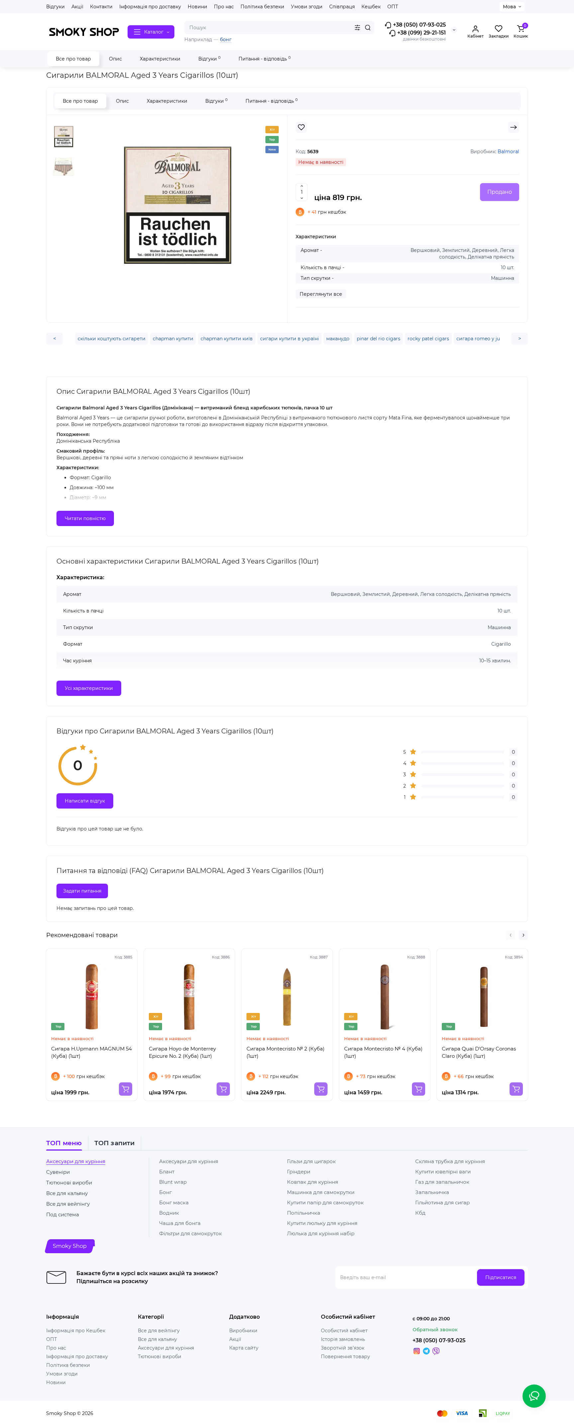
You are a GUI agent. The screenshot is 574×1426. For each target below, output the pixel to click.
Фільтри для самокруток (190, 1233)
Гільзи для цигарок (311, 1161)
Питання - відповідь (265, 58)
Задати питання (82, 891)
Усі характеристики (89, 688)
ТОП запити (114, 1143)
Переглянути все (321, 294)
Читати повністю (85, 518)
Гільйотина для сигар (442, 1202)
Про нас (224, 7)
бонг (226, 40)
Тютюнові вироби (69, 1182)
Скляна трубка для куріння (450, 1161)
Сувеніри (58, 1172)
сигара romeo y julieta (483, 339)
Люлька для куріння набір (320, 1233)
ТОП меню (64, 1143)
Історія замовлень (343, 1339)
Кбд (420, 1213)
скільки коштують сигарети (111, 339)
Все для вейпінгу (68, 1204)
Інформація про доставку (150, 7)
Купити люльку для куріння (322, 1223)
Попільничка (303, 1213)
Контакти (101, 7)
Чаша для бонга (180, 1223)
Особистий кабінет (344, 1331)
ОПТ (392, 7)
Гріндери (298, 1171)
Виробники (243, 1331)
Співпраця (342, 7)
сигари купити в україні (289, 339)
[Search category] (357, 27)
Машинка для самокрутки (320, 1192)
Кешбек (371, 7)
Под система (62, 1214)
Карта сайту (243, 1348)
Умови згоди (307, 7)
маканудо (337, 339)
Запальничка (432, 1192)
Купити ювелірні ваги (443, 1171)
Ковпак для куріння (312, 1182)
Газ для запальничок (442, 1182)
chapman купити (173, 339)
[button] (510, 935)
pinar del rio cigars (378, 339)
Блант (166, 1171)
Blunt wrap (173, 1182)
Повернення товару (345, 1357)
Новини (197, 7)
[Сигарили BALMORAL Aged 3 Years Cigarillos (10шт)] (177, 205)
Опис (115, 59)
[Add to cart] (125, 1089)
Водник (169, 1213)
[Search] (367, 27)
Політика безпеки (262, 7)
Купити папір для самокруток (325, 1202)
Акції (77, 7)
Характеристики (160, 59)
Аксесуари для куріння (75, 1161)
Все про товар (73, 59)
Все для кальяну (67, 1193)
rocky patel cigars (428, 339)
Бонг (165, 1192)
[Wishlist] (301, 127)
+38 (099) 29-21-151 (421, 33)
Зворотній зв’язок (342, 1348)
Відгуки (55, 7)
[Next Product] (513, 127)
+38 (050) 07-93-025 (419, 25)
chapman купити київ (227, 339)
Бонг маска (174, 1202)
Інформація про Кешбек (75, 1331)
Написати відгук (85, 801)
